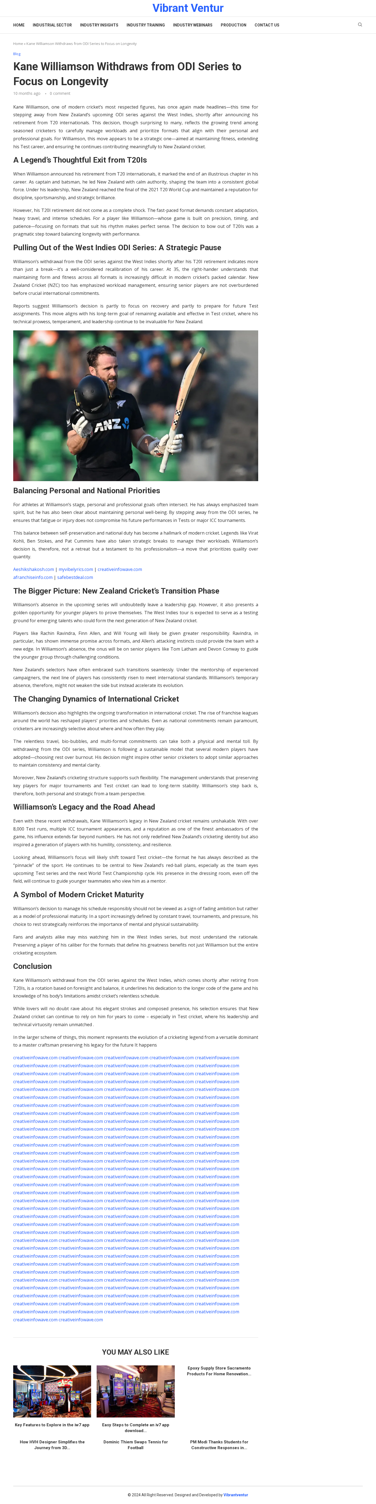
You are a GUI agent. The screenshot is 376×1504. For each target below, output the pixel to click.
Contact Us (267, 25)
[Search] (360, 25)
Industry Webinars (192, 25)
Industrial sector (52, 25)
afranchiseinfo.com (33, 577)
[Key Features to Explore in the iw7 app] (52, 1391)
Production (233, 25)
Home (18, 25)
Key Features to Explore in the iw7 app (52, 1424)
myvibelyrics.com (76, 569)
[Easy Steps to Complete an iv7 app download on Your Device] (136, 1391)
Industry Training (146, 25)
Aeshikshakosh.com (33, 569)
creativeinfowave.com (120, 569)
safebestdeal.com (75, 577)
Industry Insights (99, 25)
